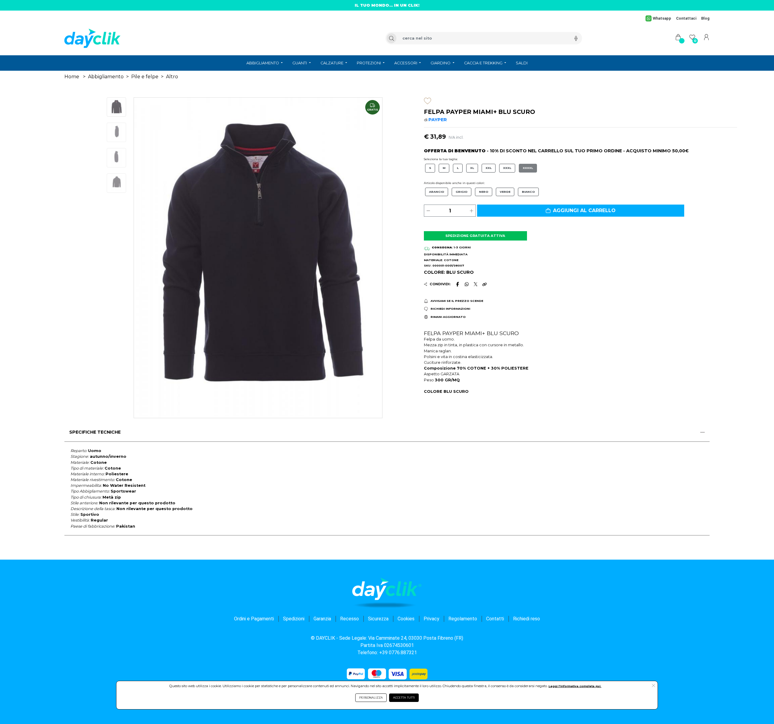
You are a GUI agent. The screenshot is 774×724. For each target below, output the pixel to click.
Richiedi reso (526, 619)
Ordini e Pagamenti (254, 619)
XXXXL (528, 168)
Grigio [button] (461, 191)
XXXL (507, 168)
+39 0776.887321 (398, 652)
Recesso (349, 619)
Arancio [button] (436, 191)
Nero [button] (483, 191)
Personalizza (371, 697)
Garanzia (322, 619)
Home (71, 76)
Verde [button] (505, 191)
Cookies (406, 619)
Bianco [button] (528, 191)
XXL (489, 168)
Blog (705, 18)
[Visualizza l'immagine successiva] (152, 258)
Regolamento (462, 619)
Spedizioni (293, 619)
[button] (580, 211)
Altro (172, 76)
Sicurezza (378, 619)
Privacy (431, 619)
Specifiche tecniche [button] (95, 432)
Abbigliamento (106, 76)
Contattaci (686, 18)
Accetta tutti (404, 697)
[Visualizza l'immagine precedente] (363, 258)
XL (472, 168)
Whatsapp (662, 18)
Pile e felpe (144, 76)
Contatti (495, 619)
